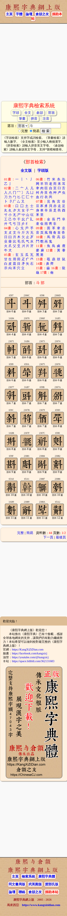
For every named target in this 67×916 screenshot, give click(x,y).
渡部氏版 (51, 884)
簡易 (29, 533)
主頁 (9, 14)
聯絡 (22, 892)
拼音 (34, 118)
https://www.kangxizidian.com (41, 905)
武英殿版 (35, 884)
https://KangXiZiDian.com (27, 649)
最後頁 (61, 537)
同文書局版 (17, 884)
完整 (20, 533)
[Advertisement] (33, 64)
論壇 (29, 14)
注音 (46, 118)
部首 (51, 113)
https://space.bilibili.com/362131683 (33, 661)
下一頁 (48, 537)
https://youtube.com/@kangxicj (30, 657)
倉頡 (39, 113)
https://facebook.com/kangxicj (29, 653)
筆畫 (22, 118)
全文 (27, 113)
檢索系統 (28, 876)
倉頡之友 (42, 14)
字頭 (15, 113)
